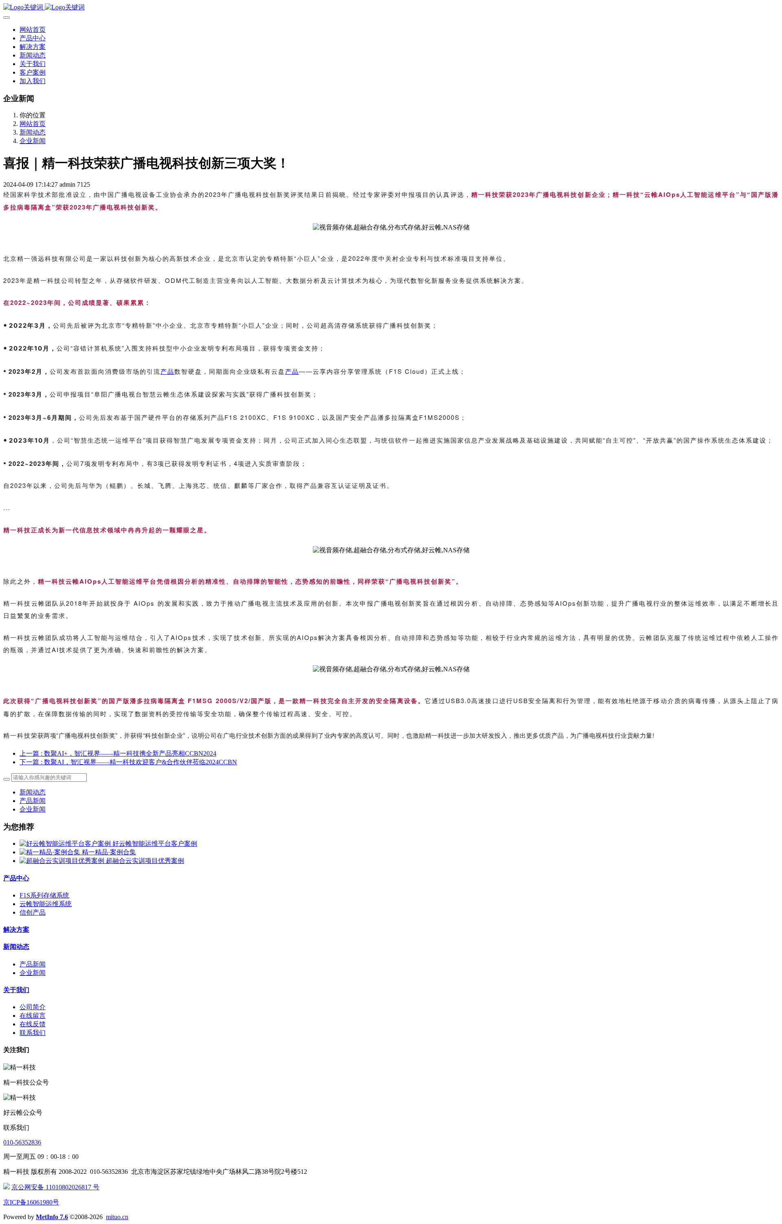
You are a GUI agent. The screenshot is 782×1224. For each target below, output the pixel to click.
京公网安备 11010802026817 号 (55, 1187)
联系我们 (33, 1032)
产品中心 (16, 878)
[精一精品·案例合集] (51, 852)
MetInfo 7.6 (52, 1216)
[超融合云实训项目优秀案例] (63, 860)
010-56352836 (22, 1142)
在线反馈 (33, 1024)
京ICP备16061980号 (31, 1202)
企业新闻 (33, 140)
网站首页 (33, 29)
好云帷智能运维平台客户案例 (154, 843)
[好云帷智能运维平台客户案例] (66, 843)
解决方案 (16, 929)
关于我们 (16, 989)
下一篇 (128, 762)
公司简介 (33, 1006)
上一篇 (118, 753)
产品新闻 (33, 800)
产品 (167, 371)
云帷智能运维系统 (46, 903)
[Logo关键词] (391, 7)
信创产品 (33, 912)
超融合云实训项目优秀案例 (145, 860)
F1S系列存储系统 (44, 895)
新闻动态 (33, 132)
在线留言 (33, 1015)
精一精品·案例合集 (109, 852)
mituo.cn (117, 1216)
